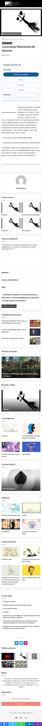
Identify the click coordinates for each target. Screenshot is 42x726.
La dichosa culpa (6, 559)
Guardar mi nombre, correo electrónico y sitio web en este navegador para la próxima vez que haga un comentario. (20, 298)
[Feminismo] (11, 223)
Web (3, 287)
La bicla (24, 515)
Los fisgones (5, 531)
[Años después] (31, 223)
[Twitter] (21, 638)
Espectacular (26, 454)
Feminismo (5, 230)
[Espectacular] (31, 447)
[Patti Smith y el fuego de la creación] (35, 341)
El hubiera (5, 436)
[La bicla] (31, 508)
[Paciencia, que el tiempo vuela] (11, 508)
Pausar (21, 80)
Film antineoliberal (9, 489)
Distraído (4, 215)
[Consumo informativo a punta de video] (11, 447)
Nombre (6, 273)
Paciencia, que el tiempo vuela (11, 515)
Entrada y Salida (17, 39)
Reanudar (21, 85)
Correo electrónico (10, 280)
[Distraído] (11, 207)
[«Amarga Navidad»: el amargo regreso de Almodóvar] (31, 428)
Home (6, 39)
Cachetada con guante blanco (31, 215)
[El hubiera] (11, 428)
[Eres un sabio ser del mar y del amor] (31, 570)
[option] (21, 367)
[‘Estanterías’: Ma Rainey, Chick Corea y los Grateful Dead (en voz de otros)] (35, 323)
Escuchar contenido (21, 74)
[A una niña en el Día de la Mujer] (31, 524)
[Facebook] (18, 638)
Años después (26, 230)
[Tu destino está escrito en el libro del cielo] (31, 552)
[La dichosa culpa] (11, 552)
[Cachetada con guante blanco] (31, 207)
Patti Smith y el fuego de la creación (12, 338)
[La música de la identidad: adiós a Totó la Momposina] (35, 332)
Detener (21, 90)
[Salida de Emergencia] (13, 3)
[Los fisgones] (11, 524)
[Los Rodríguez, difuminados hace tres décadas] (7, 664)
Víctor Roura (7, 55)
